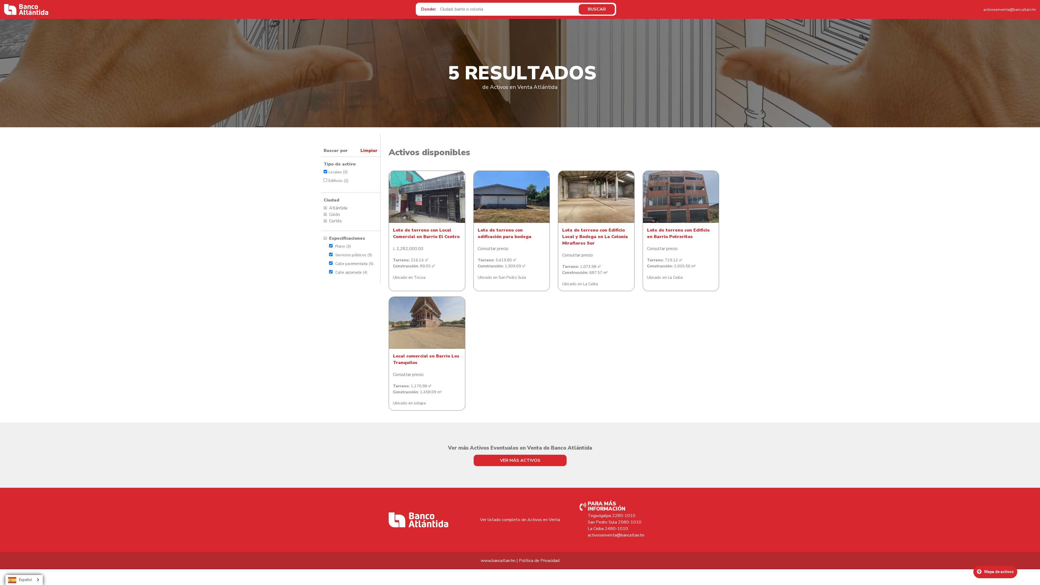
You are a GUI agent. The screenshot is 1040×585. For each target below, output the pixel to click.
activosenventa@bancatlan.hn (1009, 9)
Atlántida (338, 208)
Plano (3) (343, 246)
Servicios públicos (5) (353, 255)
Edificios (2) (338, 180)
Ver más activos (520, 460)
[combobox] (24, 580)
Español (25, 579)
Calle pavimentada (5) (354, 263)
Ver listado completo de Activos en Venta (520, 520)
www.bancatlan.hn (498, 561)
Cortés (335, 221)
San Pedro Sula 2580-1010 (614, 522)
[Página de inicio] (26, 9)
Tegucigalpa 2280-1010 (611, 516)
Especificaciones (347, 238)
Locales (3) (338, 172)
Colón (334, 214)
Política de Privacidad (539, 561)
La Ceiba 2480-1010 (608, 529)
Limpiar (369, 151)
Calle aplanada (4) (351, 272)
